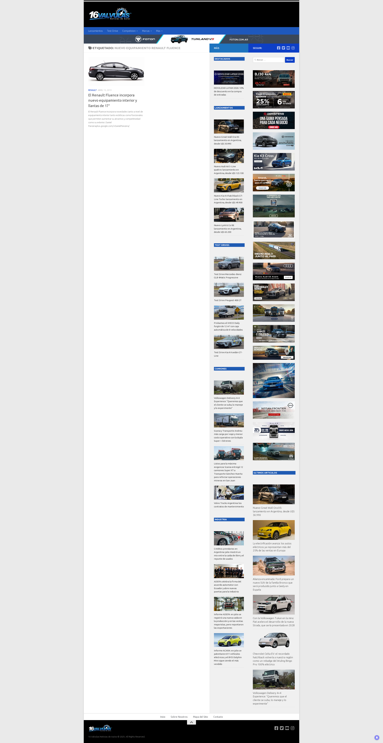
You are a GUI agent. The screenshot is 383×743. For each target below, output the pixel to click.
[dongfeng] (274, 128)
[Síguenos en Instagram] (293, 48)
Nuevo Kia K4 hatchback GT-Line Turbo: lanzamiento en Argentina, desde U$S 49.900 (228, 199)
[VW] (274, 190)
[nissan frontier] (274, 418)
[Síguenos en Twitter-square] (283, 48)
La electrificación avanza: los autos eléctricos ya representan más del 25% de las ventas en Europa (272, 547)
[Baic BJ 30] (274, 87)
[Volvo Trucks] (274, 438)
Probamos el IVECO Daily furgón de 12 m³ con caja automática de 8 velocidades (228, 326)
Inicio (162, 716)
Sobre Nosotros (179, 716)
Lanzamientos (95, 30)
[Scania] (274, 258)
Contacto (218, 716)
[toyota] (274, 341)
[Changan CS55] (274, 149)
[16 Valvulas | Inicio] (110, 14)
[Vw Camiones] (274, 321)
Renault (92, 90)
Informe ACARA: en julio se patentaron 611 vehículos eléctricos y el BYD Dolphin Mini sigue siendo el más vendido (228, 657)
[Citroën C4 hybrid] (274, 459)
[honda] (274, 237)
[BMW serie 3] (274, 397)
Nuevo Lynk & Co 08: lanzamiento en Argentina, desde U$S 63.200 (227, 228)
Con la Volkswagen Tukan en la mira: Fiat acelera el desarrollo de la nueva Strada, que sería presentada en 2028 (274, 622)
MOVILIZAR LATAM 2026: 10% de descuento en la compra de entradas (229, 91)
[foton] (191, 39)
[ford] (274, 216)
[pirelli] (274, 107)
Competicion (129, 30)
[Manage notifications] (376, 737)
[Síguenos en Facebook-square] (278, 48)
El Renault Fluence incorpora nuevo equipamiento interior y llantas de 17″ (112, 100)
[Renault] (274, 359)
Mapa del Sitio (200, 716)
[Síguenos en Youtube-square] (288, 48)
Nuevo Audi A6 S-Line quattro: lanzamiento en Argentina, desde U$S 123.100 (229, 169)
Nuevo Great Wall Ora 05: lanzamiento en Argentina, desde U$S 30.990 (274, 511)
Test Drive (112, 30)
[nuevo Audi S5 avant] (274, 279)
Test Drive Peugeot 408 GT (227, 300)
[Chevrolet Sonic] (274, 300)
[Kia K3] (274, 169)
